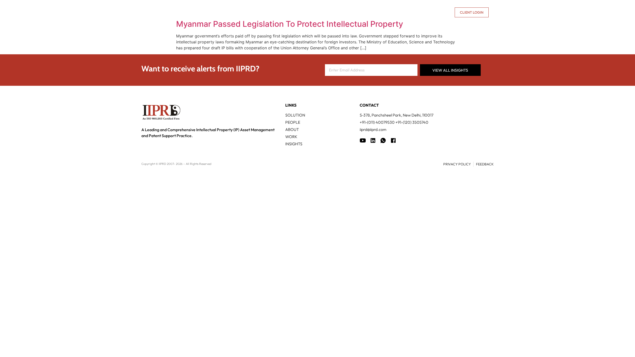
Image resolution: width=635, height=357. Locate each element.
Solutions (273, 12)
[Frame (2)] (393, 140)
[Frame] (383, 140)
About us (408, 12)
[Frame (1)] (373, 140)
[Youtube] (363, 140)
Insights (387, 12)
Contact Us (439, 12)
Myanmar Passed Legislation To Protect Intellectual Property (289, 24)
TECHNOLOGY (305, 12)
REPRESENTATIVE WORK (348, 12)
